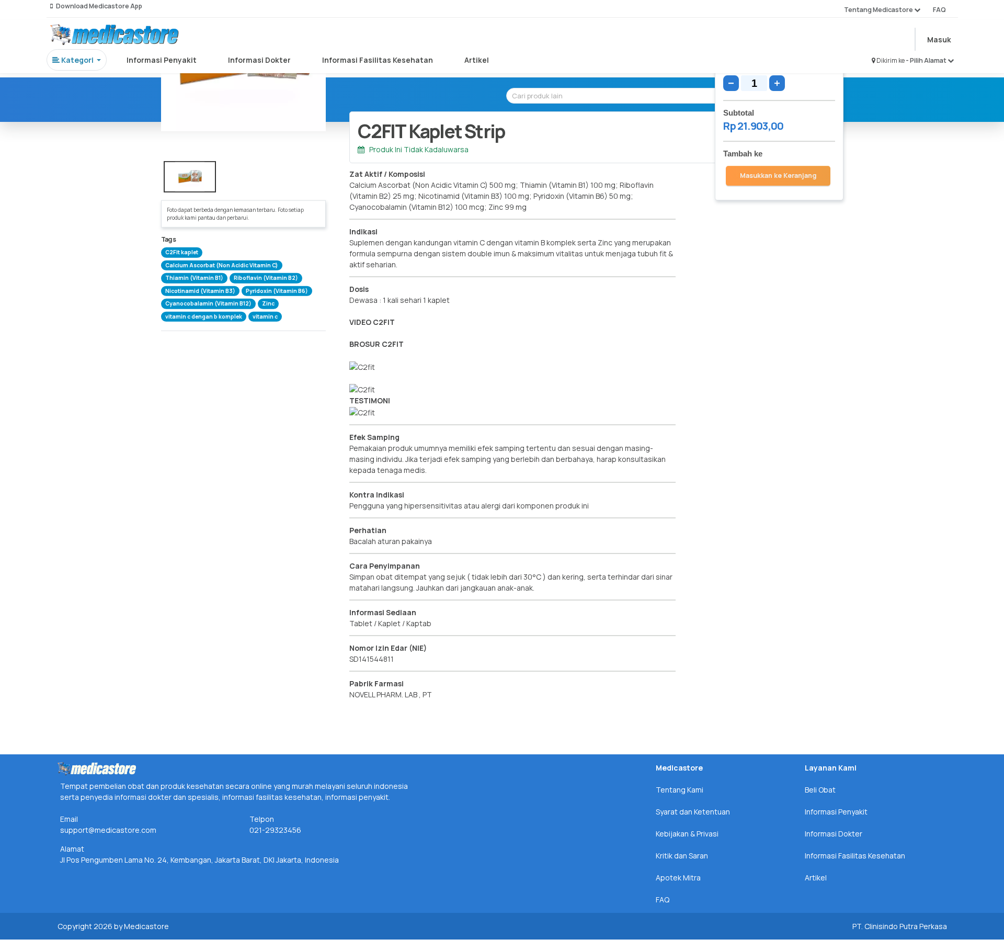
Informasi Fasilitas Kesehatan (377, 60)
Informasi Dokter (259, 60)
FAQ (939, 9)
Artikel (476, 60)
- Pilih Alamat (927, 60)
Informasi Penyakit (162, 60)
